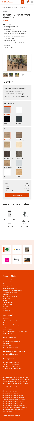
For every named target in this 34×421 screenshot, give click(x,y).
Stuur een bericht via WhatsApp (14, 351)
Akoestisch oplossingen (10, 296)
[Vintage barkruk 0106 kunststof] (24, 213)
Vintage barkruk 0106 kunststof (24, 220)
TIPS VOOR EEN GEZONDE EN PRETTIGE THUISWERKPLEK (15, 332)
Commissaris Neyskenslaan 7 (11, 341)
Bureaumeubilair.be (7, 7)
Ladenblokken (7, 294)
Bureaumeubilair (8, 411)
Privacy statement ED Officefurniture (13, 409)
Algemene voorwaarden (10, 323)
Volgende (5, 11)
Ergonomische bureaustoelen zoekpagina (15, 407)
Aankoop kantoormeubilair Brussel (13, 401)
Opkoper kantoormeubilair (11, 321)
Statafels (21, 7)
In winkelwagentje (17, 195)
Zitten (4, 284)
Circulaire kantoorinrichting (11, 325)
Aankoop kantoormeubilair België (13, 395)
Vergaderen (6, 298)
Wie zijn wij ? (6, 319)
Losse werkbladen (8, 310)
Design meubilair (8, 282)
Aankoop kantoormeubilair (11, 393)
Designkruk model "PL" (9, 220)
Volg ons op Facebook (10, 354)
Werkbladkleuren (8, 329)
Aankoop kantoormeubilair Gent (12, 403)
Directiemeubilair (8, 302)
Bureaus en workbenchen (10, 292)
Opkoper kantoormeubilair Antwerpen (14, 399)
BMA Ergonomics (8, 286)
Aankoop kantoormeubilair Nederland (14, 405)
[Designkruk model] (9, 213)
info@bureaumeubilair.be (10, 347)
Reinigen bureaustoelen (10, 327)
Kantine (15, 7)
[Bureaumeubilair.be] (8, 1)
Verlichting (6, 306)
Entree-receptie (7, 304)
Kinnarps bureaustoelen (10, 288)
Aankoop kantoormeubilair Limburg (13, 397)
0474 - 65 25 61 (7, 345)
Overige (5, 308)
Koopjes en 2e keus (8, 280)
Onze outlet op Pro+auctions (11, 389)
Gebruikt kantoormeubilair (11, 387)
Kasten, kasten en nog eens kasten (13, 290)
